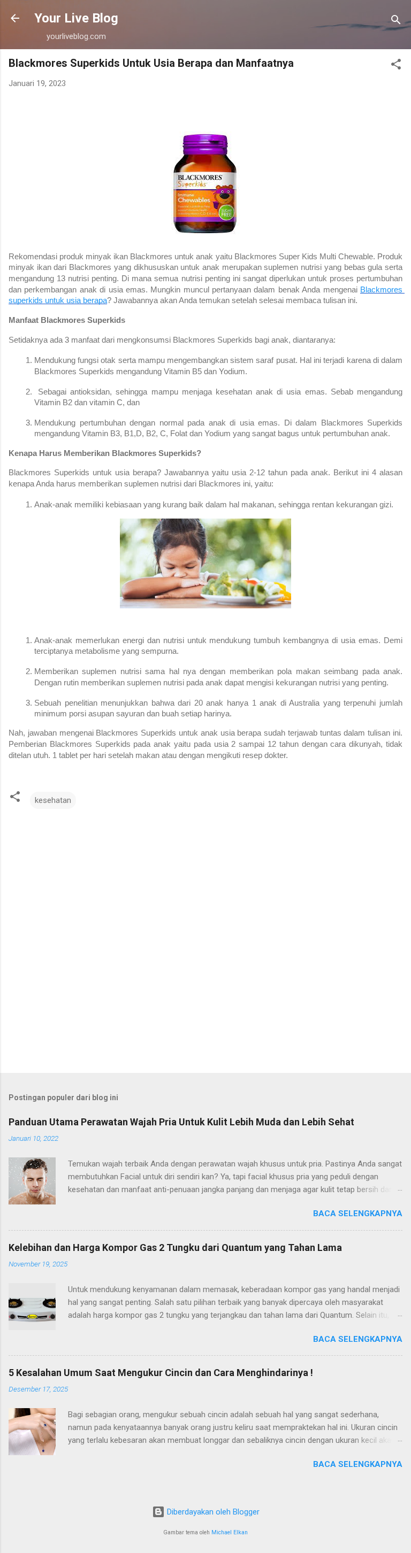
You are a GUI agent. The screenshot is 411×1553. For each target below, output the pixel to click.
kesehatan (53, 800)
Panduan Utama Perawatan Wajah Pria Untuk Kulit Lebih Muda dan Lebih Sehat (181, 1121)
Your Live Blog (76, 18)
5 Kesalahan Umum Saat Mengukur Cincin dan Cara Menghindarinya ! (161, 1372)
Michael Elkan (229, 1532)
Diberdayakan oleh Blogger (212, 1512)
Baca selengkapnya (357, 1213)
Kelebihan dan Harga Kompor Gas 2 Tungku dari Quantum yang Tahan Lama (175, 1247)
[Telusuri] (396, 21)
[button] (396, 66)
